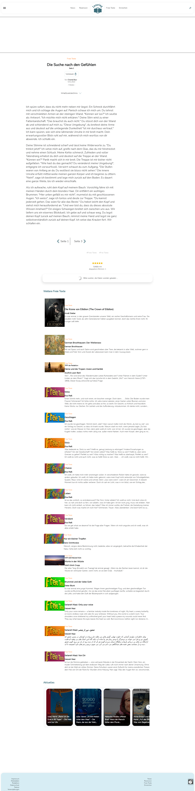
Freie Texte (71, 58)
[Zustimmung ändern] (190, 781)
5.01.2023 (71, 82)
